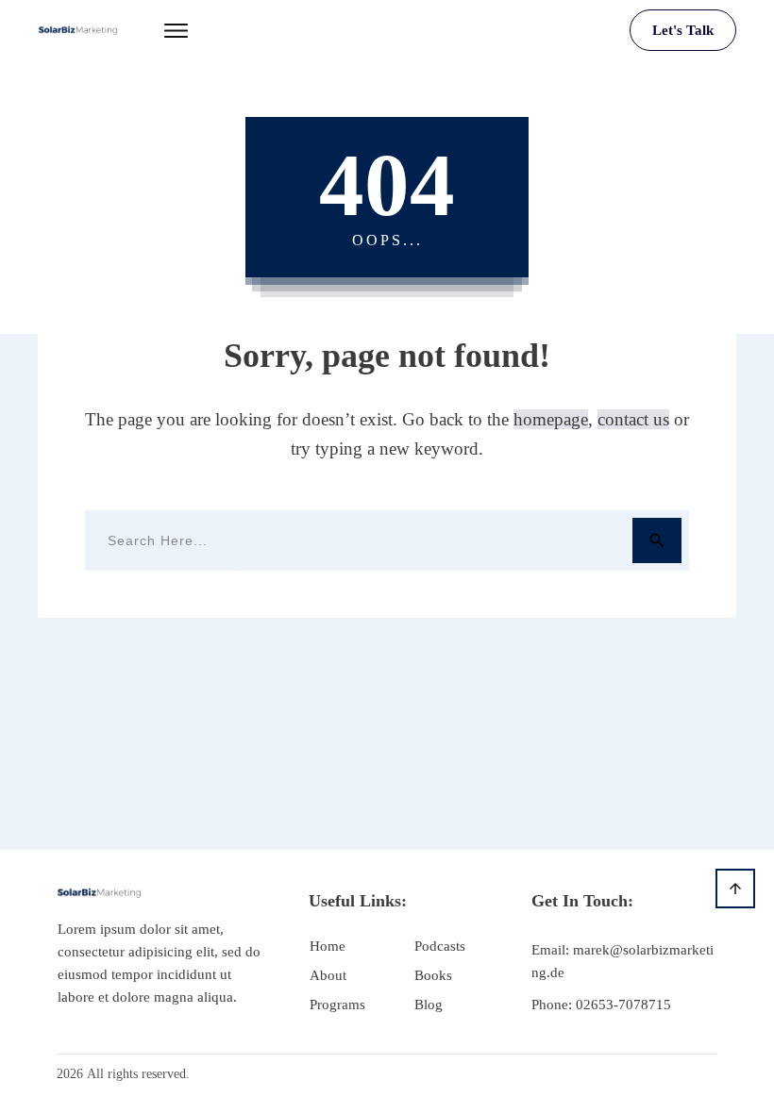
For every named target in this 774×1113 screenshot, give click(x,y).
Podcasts (439, 946)
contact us (633, 419)
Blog (428, 1004)
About (328, 975)
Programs (337, 1004)
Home (327, 946)
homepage (550, 419)
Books (433, 975)
